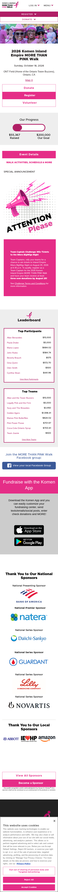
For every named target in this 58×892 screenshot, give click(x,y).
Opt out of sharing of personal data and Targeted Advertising (29, 871)
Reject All (29, 880)
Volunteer (30, 103)
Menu (47, 6)
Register (27, 14)
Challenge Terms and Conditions (30, 283)
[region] (29, 854)
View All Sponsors (29, 775)
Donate (27, 20)
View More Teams (29, 440)
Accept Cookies (29, 887)
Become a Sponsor (31, 783)
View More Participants (29, 379)
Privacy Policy (23, 864)
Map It (29, 80)
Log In (33, 6)
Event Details (29, 154)
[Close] (54, 821)
